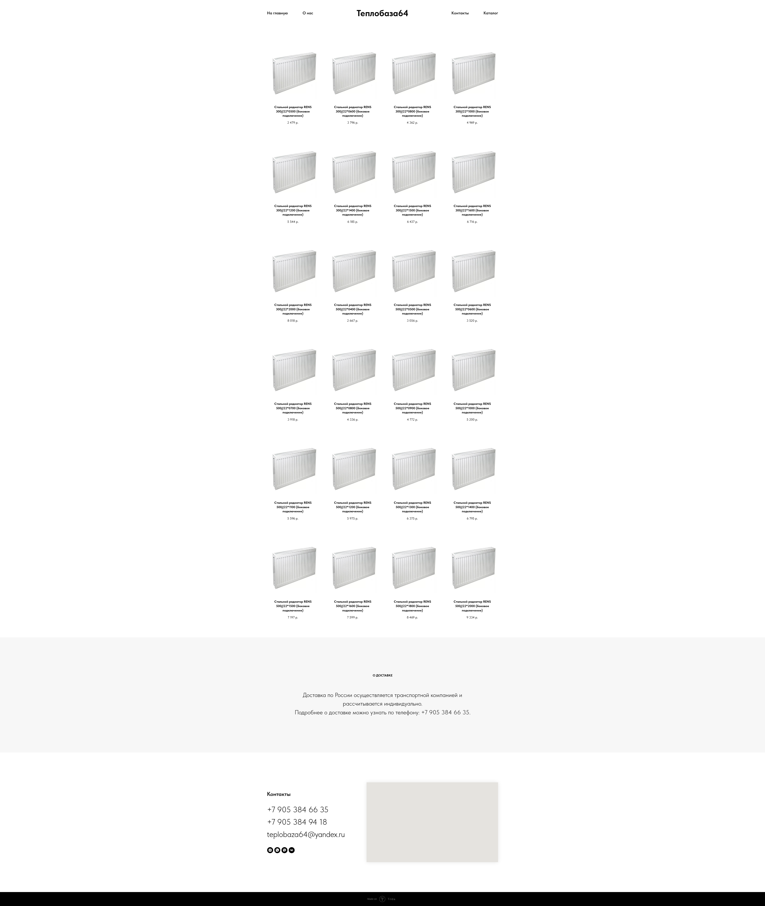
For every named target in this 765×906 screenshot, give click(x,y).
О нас (308, 13)
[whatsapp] (277, 850)
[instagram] (270, 850)
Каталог (491, 13)
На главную (277, 13)
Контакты (460, 13)
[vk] (292, 850)
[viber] (284, 850)
